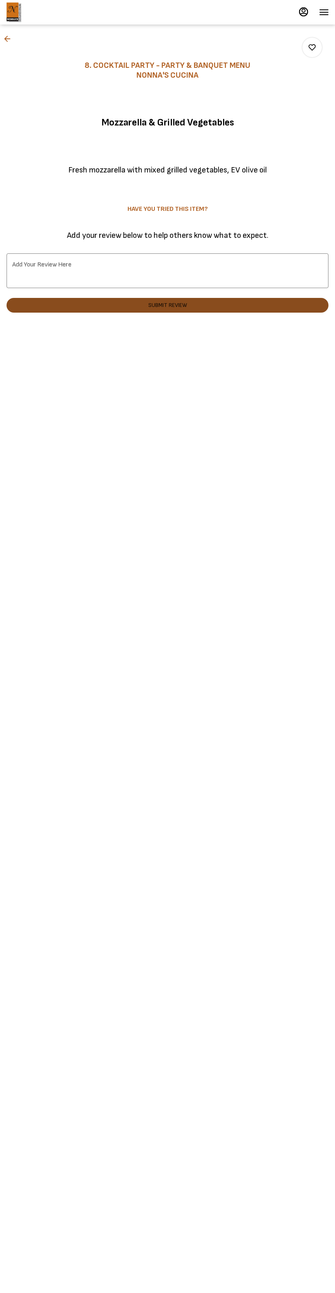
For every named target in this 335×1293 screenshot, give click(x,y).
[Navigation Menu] (324, 12)
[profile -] (303, 12)
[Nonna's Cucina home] (43, 12)
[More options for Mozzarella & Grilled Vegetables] (312, 47)
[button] (10, 39)
